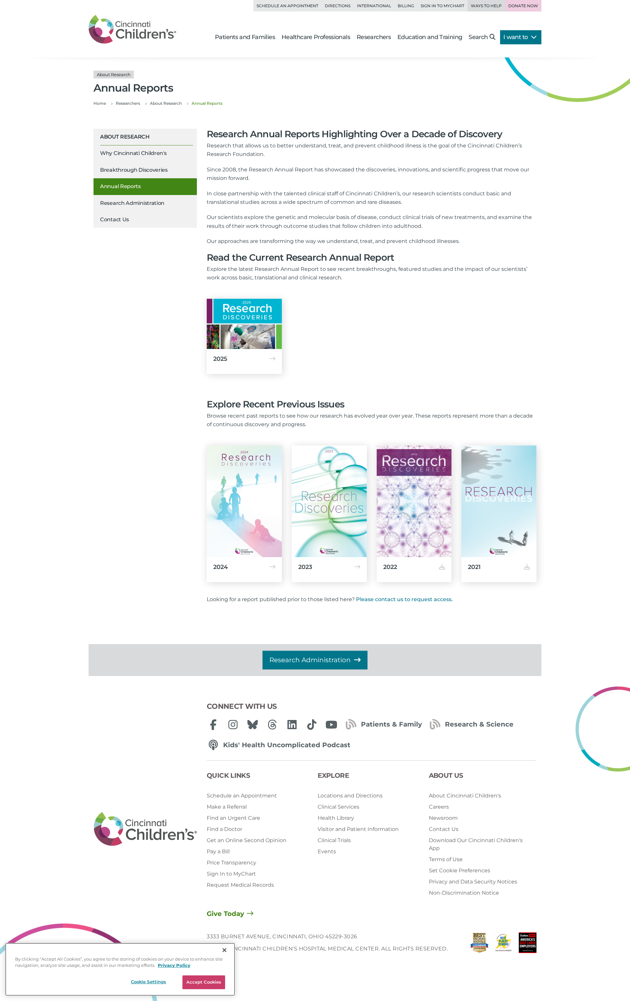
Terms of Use (446, 859)
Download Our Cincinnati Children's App (476, 844)
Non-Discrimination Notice (464, 893)
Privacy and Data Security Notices (473, 882)
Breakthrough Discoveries (134, 170)
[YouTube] (331, 724)
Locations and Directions (350, 796)
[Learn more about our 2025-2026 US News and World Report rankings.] (479, 944)
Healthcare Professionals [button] (316, 37)
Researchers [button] (374, 37)
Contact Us (114, 219)
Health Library (336, 818)
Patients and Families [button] (245, 37)
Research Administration (132, 203)
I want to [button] (516, 37)
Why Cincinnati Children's (133, 153)
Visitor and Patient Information (358, 829)
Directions (337, 5)
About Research (124, 137)
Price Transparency (231, 863)
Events (327, 851)
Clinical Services (338, 807)
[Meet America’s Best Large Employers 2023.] (527, 944)
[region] (120, 969)
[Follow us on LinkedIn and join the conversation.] (292, 724)
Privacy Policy (174, 965)
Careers (439, 807)
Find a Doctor (224, 829)
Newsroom (443, 818)
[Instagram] (233, 724)
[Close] (224, 950)
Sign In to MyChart (231, 874)
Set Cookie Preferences (459, 870)
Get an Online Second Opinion (246, 840)
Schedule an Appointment (287, 5)
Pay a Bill (218, 851)
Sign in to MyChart (442, 5)
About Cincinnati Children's (465, 796)
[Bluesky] (252, 724)
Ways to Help (486, 5)
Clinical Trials (334, 840)
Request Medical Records (240, 885)
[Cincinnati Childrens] (145, 829)
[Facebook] (213, 724)
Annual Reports (120, 187)
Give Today (225, 914)
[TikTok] (311, 724)
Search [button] (478, 37)
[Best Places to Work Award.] (504, 944)
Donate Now (523, 5)
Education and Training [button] (429, 37)
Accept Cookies (203, 982)
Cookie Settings (148, 981)
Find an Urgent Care (233, 818)
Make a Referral (227, 807)
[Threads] (272, 724)
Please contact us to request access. (404, 599)
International (374, 5)
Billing (406, 5)
